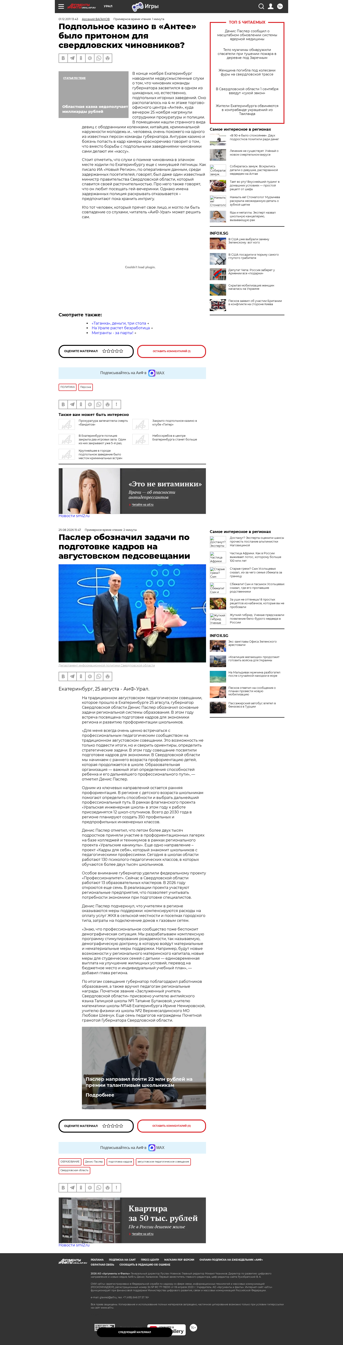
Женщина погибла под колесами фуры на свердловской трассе (247, 72)
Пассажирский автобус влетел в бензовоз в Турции (252, 705)
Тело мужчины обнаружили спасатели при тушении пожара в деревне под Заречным (247, 54)
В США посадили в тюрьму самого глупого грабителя (253, 256)
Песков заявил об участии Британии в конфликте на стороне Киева (255, 302)
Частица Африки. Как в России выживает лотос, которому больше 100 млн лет (255, 556)
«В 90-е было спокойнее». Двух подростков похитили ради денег (254, 137)
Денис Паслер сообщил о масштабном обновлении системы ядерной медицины (247, 35)
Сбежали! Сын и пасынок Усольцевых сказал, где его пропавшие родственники (257, 587)
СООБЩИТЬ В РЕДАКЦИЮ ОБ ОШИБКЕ (144, 1264)
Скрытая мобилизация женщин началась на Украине (251, 287)
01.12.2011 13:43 (68, 19)
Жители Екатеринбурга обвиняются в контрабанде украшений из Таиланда (247, 110)
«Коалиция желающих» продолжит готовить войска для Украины (254, 658)
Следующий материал (134, 1332)
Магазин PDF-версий (179, 1259)
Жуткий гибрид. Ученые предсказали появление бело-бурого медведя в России (257, 618)
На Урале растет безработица (121, 328)
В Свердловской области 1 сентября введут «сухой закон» (247, 91)
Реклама (97, 1259)
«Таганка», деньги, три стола (119, 323)
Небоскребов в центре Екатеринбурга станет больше (174, 437)
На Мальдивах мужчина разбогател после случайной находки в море (254, 674)
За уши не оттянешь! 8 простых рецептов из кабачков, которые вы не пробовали (257, 603)
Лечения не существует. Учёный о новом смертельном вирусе (254, 152)
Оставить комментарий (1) (172, 351)
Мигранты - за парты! (112, 333)
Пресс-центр (150, 1259)
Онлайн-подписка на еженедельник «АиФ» (231, 1259)
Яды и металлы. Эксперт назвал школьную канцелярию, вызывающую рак (253, 216)
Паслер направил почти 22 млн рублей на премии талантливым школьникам (139, 1082)
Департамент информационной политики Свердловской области (107, 665)
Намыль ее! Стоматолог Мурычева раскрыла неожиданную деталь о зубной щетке (255, 200)
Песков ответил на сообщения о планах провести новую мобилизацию (252, 691)
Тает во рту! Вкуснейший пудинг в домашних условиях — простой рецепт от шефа (255, 185)
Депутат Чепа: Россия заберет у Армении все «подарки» (251, 271)
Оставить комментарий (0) (171, 1125)
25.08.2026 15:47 (70, 530)
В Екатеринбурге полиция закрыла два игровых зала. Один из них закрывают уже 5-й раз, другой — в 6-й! (92, 441)
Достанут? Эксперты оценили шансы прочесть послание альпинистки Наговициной (257, 541)
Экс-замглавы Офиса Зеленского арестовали (252, 643)
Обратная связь (102, 1264)
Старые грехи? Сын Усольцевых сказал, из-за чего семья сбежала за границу (256, 572)
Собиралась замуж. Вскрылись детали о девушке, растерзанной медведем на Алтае (254, 170)
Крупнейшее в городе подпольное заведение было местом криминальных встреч (100, 454)
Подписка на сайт (122, 1259)
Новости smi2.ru (74, 516)
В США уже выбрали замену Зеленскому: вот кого (248, 241)
